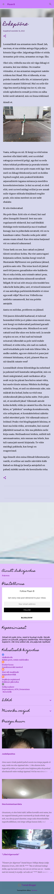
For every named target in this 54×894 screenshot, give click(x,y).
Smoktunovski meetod (12, 667)
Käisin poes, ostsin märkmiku (15, 660)
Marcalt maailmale (10, 672)
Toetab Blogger (28, 885)
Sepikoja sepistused (11, 679)
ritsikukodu (7, 657)
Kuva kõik (7, 692)
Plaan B (11, 4)
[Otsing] (50, 4)
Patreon (5, 575)
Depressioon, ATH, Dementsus (16, 689)
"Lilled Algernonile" (10, 854)
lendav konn (8, 665)
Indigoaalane (8, 687)
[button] (4, 36)
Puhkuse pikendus (10, 682)
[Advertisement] (27, 533)
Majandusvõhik (9, 674)
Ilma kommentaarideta (12, 804)
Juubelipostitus (8, 754)
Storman (34, 890)
